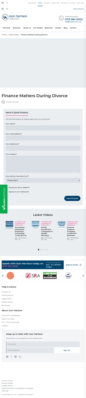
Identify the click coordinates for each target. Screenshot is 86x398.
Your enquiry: (11, 154)
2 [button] (41, 250)
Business (16, 28)
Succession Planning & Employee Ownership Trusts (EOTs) (20, 231)
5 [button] (47, 250)
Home (4, 35)
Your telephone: (12, 144)
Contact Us (6, 292)
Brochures (64, 3)
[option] (17, 231)
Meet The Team (8, 319)
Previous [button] (3, 276)
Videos (40, 3)
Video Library (14, 35)
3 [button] (43, 250)
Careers (58, 28)
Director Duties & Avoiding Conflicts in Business (72, 231)
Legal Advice (32, 3)
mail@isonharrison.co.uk (73, 22)
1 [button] (38, 250)
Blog (65, 28)
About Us (27, 28)
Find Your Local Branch (11, 316)
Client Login (80, 3)
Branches (49, 28)
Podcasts (47, 3)
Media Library (7, 302)
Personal (6, 28)
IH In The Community (10, 322)
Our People (38, 28)
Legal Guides (55, 3)
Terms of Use (7, 381)
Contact (73, 28)
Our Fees (72, 3)
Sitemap (5, 391)
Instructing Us (7, 295)
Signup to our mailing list (19, 192)
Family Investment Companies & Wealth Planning (47, 231)
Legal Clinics (7, 299)
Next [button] (83, 275)
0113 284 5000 (74, 19)
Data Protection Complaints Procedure (17, 388)
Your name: (10, 124)
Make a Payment (78, 9)
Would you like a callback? (19, 187)
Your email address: (14, 134)
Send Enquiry (72, 198)
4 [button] (45, 250)
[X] (7, 3)
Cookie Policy (7, 386)
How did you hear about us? (17, 176)
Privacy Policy (7, 383)
